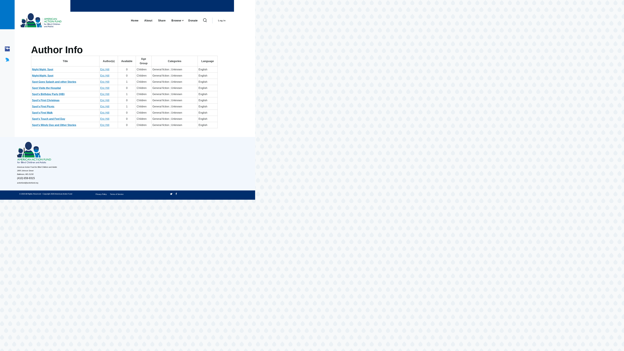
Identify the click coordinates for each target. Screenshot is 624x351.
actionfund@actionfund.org (27, 183)
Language (207, 61)
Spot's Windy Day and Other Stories (54, 125)
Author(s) (109, 61)
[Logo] (41, 153)
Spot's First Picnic (43, 106)
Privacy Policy (101, 194)
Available (126, 61)
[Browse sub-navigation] (184, 21)
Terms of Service (117, 194)
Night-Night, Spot (42, 75)
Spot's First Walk (42, 112)
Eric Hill (104, 69)
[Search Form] (205, 20)
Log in (222, 20)
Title (65, 61)
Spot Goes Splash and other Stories (54, 81)
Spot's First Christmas (45, 100)
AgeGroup (144, 61)
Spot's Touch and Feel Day (48, 118)
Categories (174, 61)
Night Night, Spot (42, 69)
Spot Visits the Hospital (46, 88)
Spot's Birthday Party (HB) (48, 94)
